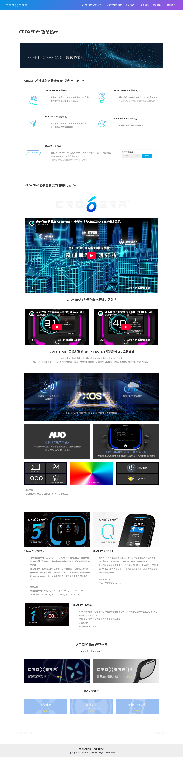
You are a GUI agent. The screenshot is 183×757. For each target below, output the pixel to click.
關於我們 (171, 5)
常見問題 (157, 5)
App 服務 (130, 5)
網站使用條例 (85, 748)
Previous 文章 (24, 732)
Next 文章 (161, 732)
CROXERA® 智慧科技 (91, 5)
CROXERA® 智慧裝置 (47, 36)
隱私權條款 (99, 748)
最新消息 (145, 5)
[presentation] (102, 5)
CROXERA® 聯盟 (114, 5)
